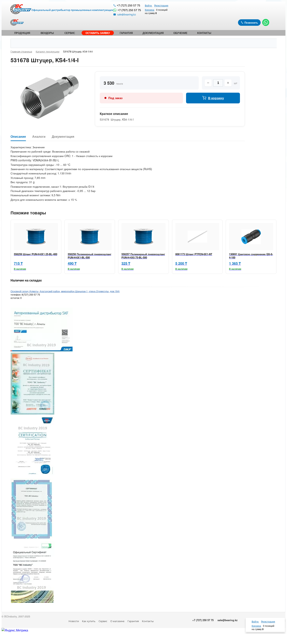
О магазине (117, 621)
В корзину (216, 98)
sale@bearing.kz (227, 620)
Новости (74, 621)
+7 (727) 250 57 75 (128, 5)
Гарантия (133, 621)
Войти (148, 5)
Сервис (103, 621)
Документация (63, 136)
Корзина (149, 9)
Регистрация (161, 5)
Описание (18, 136)
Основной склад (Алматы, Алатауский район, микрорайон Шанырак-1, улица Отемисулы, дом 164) (65, 291)
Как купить (88, 621)
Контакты (148, 621)
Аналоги (38, 136)
